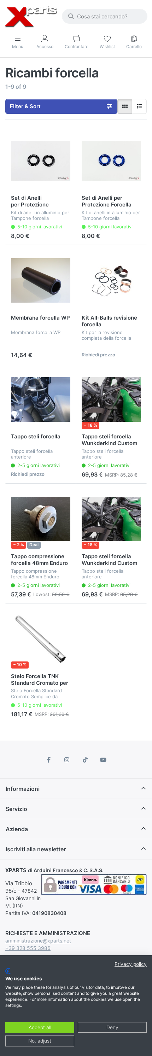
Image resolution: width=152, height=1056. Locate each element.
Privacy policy (131, 964)
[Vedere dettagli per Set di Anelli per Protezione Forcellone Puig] (40, 161)
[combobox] (104, 16)
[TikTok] (85, 760)
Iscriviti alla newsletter (36, 849)
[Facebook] (49, 760)
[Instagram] (67, 760)
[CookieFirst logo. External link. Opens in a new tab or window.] (8, 971)
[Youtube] (103, 760)
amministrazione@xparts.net (38, 941)
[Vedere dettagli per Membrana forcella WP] (40, 280)
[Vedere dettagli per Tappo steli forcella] (40, 399)
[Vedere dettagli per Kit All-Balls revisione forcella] (111, 280)
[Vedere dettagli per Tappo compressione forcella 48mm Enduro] (40, 519)
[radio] (124, 106)
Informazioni (23, 788)
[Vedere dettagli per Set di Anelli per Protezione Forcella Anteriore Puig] (111, 161)
